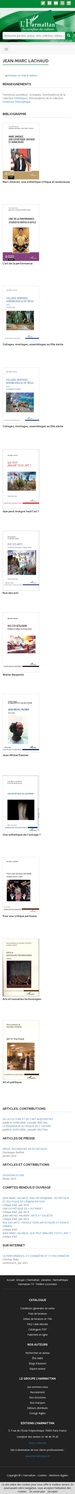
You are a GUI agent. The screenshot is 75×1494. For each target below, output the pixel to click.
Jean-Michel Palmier (16, 755)
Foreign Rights (37, 1413)
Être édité (37, 1358)
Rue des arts (10, 593)
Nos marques (37, 1402)
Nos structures (37, 1397)
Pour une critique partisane (20, 916)
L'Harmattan (28, 1475)
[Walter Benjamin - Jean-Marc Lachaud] (21, 642)
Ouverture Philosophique (17, 101)
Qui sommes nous (37, 1387)
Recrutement (37, 1392)
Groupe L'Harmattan (27, 1280)
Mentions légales (58, 1475)
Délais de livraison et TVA (37, 1318)
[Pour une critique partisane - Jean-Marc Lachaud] (21, 885)
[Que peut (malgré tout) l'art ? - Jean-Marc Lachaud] (21, 478)
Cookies (42, 1475)
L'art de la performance (18, 263)
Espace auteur (37, 1368)
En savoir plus (37, 1491)
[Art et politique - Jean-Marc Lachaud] (21, 1049)
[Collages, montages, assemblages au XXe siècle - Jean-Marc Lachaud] (21, 313)
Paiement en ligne (37, 1334)
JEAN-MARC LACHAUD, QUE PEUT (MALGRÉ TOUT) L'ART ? (36, 1233)
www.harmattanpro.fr (37, 1456)
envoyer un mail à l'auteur (22, 75)
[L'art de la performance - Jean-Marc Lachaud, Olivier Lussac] (21, 232)
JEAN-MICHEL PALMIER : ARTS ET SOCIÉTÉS (28, 1215)
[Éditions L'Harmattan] (38, 20)
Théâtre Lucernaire (46, 1284)
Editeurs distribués (37, 1408)
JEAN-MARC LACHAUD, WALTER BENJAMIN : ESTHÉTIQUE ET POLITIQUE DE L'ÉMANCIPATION (36, 1199)
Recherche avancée (61, 41)
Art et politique (12, 1082)
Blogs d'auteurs (37, 1363)
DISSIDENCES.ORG (13, 1175)
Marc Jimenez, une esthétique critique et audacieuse (36, 182)
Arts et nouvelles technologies (22, 999)
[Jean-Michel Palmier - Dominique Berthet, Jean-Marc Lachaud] (21, 723)
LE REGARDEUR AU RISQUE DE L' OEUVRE (27, 1126)
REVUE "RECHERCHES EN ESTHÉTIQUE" (25, 1148)
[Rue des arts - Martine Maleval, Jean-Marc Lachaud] (21, 560)
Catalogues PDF (37, 1329)
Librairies (46, 1280)
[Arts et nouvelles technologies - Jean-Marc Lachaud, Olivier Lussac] (21, 967)
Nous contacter (37, 1443)
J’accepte (53, 1491)
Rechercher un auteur (37, 1353)
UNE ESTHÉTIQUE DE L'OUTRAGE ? (23, 1208)
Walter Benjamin (13, 674)
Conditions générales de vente (37, 1308)
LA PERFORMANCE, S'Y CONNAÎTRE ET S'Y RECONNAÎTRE (36, 1256)
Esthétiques (20, 98)
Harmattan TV (26, 1284)
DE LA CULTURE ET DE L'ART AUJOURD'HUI (28, 1119)
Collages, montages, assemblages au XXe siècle (33, 344)
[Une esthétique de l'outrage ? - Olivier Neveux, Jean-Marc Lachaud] (21, 803)
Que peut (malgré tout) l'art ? (21, 511)
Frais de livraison (37, 1313)
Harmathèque (60, 1280)
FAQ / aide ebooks (37, 1324)
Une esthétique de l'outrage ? (21, 834)
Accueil (11, 1280)
